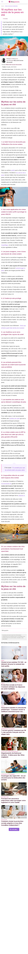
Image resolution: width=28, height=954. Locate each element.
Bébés (2, 660)
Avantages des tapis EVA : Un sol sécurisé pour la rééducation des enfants (13, 778)
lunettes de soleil (14, 418)
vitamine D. (21, 495)
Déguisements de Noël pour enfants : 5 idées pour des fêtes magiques (12, 755)
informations (5, 797)
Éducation (4, 819)
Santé (2, 6)
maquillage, (5, 245)
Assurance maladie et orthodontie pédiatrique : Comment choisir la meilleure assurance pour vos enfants (13, 709)
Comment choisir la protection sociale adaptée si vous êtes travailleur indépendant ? (12, 823)
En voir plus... (14, 829)
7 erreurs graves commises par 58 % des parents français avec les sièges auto (13, 732)
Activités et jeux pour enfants (9, 751)
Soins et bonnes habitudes (11, 6)
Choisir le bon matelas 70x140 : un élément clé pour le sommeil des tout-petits (13, 664)
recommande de (6, 483)
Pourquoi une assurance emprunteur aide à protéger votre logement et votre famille (13, 800)
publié (13, 170)
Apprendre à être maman (8, 728)
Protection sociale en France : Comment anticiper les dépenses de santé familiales (13, 687)
